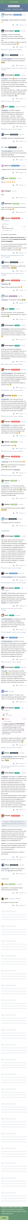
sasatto (5, 34)
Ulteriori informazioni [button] (7, 1213)
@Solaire (4, 603)
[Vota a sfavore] (17, 25)
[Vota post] (13, 25)
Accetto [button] (4, 1218)
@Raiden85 (17, 469)
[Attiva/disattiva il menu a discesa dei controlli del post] (25, 25)
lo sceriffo (5, 20)
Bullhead (5, 78)
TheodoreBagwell (7, 59)
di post (13, 2)
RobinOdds (6, 266)
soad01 (5, 593)
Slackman (5, 462)
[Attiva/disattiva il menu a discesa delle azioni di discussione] (26, 2)
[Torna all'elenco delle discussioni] (1, 2)
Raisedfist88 (6, 425)
